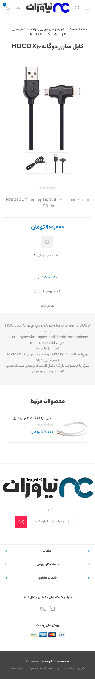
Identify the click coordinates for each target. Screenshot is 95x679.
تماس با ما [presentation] (47, 306)
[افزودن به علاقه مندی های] (47, 242)
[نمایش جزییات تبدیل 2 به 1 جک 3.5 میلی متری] (72, 427)
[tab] (47, 278)
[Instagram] (52, 608)
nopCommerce (57, 661)
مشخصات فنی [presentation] (48, 278)
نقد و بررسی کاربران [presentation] (47, 292)
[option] (47, 427)
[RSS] (43, 608)
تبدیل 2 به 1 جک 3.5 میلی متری (33, 418)
